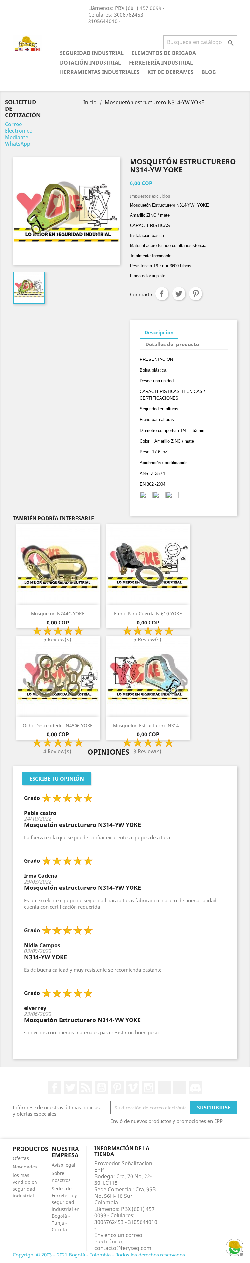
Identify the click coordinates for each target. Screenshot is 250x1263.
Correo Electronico (19, 127)
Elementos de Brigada (164, 53)
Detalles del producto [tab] (172, 344)
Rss (85, 1087)
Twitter (70, 1087)
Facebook (54, 1087)
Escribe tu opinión (56, 778)
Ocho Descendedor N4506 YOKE (58, 725)
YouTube (101, 1087)
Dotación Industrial (90, 62)
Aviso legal (63, 1165)
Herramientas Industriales (100, 72)
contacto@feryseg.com (122, 1248)
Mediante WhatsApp (17, 140)
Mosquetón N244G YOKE (58, 613)
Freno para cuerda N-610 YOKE (148, 613)
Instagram (148, 1087)
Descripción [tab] (159, 332)
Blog (208, 72)
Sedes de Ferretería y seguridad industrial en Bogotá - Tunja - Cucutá (66, 1209)
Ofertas (21, 1158)
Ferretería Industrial (161, 62)
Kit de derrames (170, 72)
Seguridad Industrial (92, 53)
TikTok (179, 1087)
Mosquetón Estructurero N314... (148, 725)
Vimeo (132, 1087)
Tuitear (178, 293)
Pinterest (195, 293)
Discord (195, 1087)
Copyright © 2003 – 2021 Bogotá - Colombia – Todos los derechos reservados (99, 1254)
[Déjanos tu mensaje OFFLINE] (233, 1246)
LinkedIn (164, 1087)
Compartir (161, 293)
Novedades (25, 1167)
